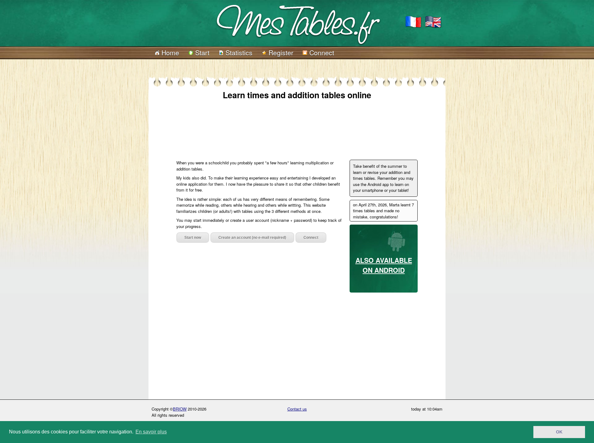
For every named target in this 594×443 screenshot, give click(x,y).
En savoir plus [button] (151, 431)
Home (169, 52)
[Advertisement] (289, 124)
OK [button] (559, 431)
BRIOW (180, 409)
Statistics (238, 52)
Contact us (297, 409)
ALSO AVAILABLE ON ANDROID (383, 265)
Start (201, 52)
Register (280, 52)
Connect (321, 52)
